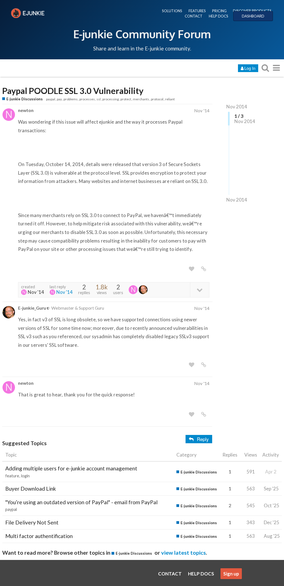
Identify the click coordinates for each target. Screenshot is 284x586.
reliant (170, 99)
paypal (50, 99)
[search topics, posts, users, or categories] (265, 67)
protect (125, 99)
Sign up (231, 574)
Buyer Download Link (30, 488)
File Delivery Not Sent (32, 522)
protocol (157, 99)
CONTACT (193, 16)
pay (59, 99)
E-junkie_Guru (32, 307)
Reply (203, 438)
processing (110, 99)
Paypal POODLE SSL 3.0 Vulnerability (72, 91)
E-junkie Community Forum (142, 34)
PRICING (219, 11)
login (25, 475)
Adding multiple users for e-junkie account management (71, 468)
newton (26, 110)
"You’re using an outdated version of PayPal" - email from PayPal (81, 502)
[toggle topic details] (199, 289)
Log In (249, 68)
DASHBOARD (253, 16)
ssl (99, 99)
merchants (141, 99)
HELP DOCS (218, 16)
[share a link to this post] (203, 269)
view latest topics (183, 552)
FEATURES (197, 11)
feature (12, 475)
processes (87, 99)
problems (71, 99)
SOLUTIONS (172, 11)
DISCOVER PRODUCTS (252, 11)
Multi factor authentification (39, 536)
